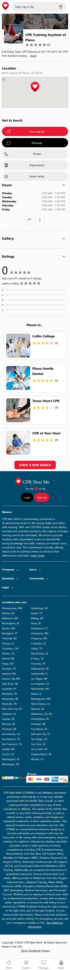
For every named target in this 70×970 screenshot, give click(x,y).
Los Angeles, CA (40, 683)
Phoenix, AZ (8, 724)
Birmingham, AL (10, 623)
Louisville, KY (9, 688)
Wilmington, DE (10, 764)
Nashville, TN (9, 703)
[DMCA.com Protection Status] (20, 778)
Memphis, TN (9, 693)
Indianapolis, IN (40, 668)
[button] (35, 87)
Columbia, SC (38, 643)
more (33, 55)
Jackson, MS (9, 673)
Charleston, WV (39, 633)
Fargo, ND (8, 663)
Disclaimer (35, 950)
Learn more (37, 555)
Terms (24, 950)
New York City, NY (12, 708)
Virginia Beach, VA (41, 754)
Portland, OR (9, 729)
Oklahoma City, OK (41, 713)
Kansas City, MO (11, 678)
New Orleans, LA (40, 703)
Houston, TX (9, 668)
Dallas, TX (36, 648)
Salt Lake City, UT (40, 734)
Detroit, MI (8, 658)
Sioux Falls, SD (39, 749)
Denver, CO (8, 653)
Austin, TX (36, 613)
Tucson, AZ (8, 754)
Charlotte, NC (9, 638)
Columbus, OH (10, 648)
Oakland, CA (9, 713)
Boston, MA (8, 628)
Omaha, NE (8, 718)
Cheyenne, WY (39, 638)
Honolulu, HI (38, 663)
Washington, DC (11, 759)
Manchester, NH (40, 688)
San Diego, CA (39, 739)
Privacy (46, 950)
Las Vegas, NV (39, 678)
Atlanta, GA (8, 613)
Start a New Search (35, 465)
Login (27, 497)
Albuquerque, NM (12, 608)
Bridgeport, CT (39, 628)
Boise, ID (36, 623)
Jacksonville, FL (39, 673)
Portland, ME (38, 724)
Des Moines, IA (39, 653)
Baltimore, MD (10, 618)
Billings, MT (37, 618)
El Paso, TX (37, 658)
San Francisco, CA (12, 744)
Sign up (41, 497)
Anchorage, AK (39, 608)
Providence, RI (39, 729)
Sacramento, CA (11, 734)
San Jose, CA (38, 744)
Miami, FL (36, 693)
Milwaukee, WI (10, 698)
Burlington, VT (10, 633)
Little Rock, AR (10, 683)
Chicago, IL (8, 643)
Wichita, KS (37, 759)
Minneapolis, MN (41, 698)
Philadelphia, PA (40, 718)
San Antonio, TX (11, 739)
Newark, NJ (37, 708)
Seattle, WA (8, 749)
